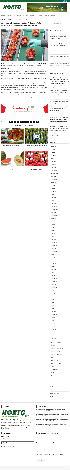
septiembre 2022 (54, 287)
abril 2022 (53, 302)
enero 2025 (53, 203)
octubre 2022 (53, 284)
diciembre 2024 (54, 206)
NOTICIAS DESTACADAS (56, 363)
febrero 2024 (53, 236)
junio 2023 (53, 260)
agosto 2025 (53, 182)
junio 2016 (53, 326)
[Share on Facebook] (15, 122)
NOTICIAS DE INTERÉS (56, 360)
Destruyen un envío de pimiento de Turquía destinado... (36, 168)
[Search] (69, 17)
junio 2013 (53, 332)
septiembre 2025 (54, 179)
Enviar (40, 460)
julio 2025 (53, 185)
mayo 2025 (53, 191)
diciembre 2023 (54, 242)
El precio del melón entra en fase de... (12, 168)
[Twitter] (64, 1)
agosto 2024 (53, 218)
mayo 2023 (53, 263)
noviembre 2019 (54, 314)
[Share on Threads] (31, 122)
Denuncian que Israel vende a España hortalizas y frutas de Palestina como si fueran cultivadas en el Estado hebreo (58, 43)
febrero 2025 (53, 200)
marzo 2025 (53, 197)
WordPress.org (53, 396)
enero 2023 (53, 275)
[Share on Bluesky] (34, 122)
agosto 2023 (53, 254)
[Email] (66, 1)
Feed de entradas (53, 389)
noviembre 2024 (54, 209)
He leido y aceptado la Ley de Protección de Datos (50, 454)
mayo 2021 (53, 305)
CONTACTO (25, 19)
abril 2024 (53, 230)
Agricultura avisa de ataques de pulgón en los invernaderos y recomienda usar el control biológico (59, 133)
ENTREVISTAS (17, 15)
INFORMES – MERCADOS (56, 354)
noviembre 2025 (54, 173)
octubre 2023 (53, 248)
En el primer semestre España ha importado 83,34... (12, 146)
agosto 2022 (53, 290)
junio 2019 (53, 323)
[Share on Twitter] (18, 122)
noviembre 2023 (54, 245)
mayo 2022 (53, 299)
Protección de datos (41, 453)
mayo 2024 (53, 227)
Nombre (37, 442)
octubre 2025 (53, 176)
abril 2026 (53, 158)
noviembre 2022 (54, 281)
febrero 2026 (53, 164)
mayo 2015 (53, 329)
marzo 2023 (53, 269)
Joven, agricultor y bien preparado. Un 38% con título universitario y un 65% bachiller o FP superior (59, 108)
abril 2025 (53, 194)
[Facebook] (62, 1)
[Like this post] (11, 122)
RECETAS (47, 15)
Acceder (51, 386)
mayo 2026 (53, 155)
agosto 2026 (53, 146)
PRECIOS (32, 15)
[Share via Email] (37, 122)
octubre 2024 (53, 212)
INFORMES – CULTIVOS (56, 351)
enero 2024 (53, 239)
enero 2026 (53, 167)
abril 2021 (53, 308)
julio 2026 (53, 149)
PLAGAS (53, 15)
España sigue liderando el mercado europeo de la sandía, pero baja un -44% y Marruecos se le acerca (59, 65)
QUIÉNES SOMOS (17, 19)
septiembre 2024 (54, 215)
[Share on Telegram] (27, 122)
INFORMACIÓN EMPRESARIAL (58, 348)
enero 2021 (53, 311)
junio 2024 (53, 224)
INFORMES (39, 15)
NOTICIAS (9, 15)
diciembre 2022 (54, 278)
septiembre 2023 (54, 251)
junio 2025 (53, 188)
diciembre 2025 (54, 170)
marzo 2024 (53, 233)
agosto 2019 (53, 320)
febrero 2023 (53, 272)
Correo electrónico (41, 445)
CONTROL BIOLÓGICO (5, 19)
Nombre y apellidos (41, 438)
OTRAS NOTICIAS (55, 369)
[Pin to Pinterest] (21, 122)
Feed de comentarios (54, 393)
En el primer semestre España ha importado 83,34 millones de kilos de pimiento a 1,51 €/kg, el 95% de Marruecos (59, 36)
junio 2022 (53, 296)
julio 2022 (53, 293)
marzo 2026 (53, 161)
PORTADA (2, 15)
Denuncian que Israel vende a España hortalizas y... (37, 146)
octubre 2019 (53, 317)
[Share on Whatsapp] (24, 122)
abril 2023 (53, 266)
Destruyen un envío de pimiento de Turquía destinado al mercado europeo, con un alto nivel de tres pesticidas (59, 58)
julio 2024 (53, 221)
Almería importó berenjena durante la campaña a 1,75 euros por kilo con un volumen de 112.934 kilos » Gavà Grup (58, 115)
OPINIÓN (25, 15)
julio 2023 (53, 257)
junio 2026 (53, 152)
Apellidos (55, 442)
